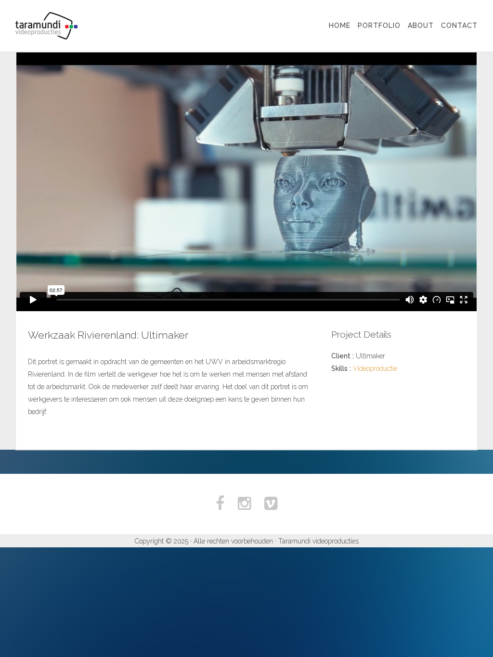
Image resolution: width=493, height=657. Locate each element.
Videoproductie (375, 368)
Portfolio (379, 25)
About (421, 25)
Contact (459, 25)
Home (339, 25)
